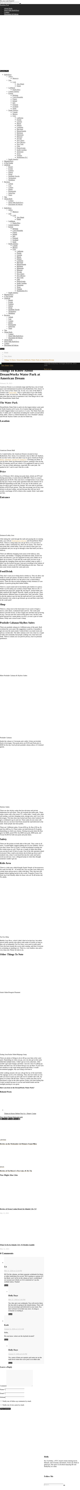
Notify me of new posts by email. (13, 1405)
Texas (19, 153)
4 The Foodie (8, 163)
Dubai (19, 86)
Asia (9, 80)
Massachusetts (21, 131)
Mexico (15, 114)
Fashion (11, 170)
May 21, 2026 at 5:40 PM (16, 1299)
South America (13, 159)
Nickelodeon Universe (19, 541)
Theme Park (12, 1117)
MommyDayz (8, 161)
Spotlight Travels (13, 176)
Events (10, 169)
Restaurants (12, 191)
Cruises (10, 187)
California (20, 118)
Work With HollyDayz (11, 10)
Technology (12, 178)
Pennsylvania (21, 148)
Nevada (19, 138)
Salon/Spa (11, 193)
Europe (10, 93)
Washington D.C (22, 157)
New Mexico (21, 142)
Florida (19, 120)
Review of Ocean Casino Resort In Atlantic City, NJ (18, 1209)
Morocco (15, 78)
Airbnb (10, 184)
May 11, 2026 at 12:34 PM (13, 1271)
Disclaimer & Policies (11, 14)
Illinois (19, 123)
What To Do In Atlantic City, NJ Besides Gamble (17, 1245)
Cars (9, 185)
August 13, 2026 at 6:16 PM (17, 1354)
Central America (13, 91)
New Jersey (20, 140)
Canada (15, 112)
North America (13, 110)
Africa (10, 76)
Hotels (10, 189)
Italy (13, 103)
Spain (14, 108)
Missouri (19, 137)
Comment (3, 1386)
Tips (5, 197)
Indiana (19, 125)
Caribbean (11, 88)
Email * (2, 1393)
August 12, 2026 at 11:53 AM (14, 1329)
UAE (14, 82)
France (14, 99)
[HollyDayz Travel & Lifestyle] (5, 31)
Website (2, 1397)
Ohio (18, 146)
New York (20, 144)
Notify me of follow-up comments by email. (16, 1401)
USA (14, 116)
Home (10, 174)
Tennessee (20, 152)
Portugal (15, 105)
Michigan (20, 133)
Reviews (7, 182)
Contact (6, 12)
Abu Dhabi (20, 84)
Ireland (14, 101)
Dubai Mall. (13, 392)
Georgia (19, 122)
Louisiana (20, 127)
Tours (10, 195)
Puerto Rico (16, 90)
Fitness (10, 172)
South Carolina (22, 150)
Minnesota (20, 135)
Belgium (15, 95)
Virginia (19, 155)
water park (19, 1117)
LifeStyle (7, 165)
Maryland (20, 129)
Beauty (10, 167)
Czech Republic (17, 97)
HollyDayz (7, 74)
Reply (6, 1285)
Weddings (11, 180)
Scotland (15, 106)
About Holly (8, 8)
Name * (2, 1389)
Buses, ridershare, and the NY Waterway (13, 459)
